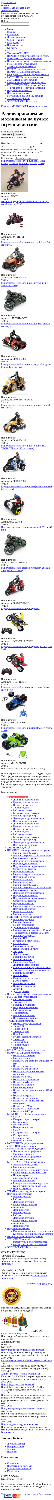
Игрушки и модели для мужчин (29, 866)
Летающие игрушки (23, 1202)
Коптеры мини (20, 1122)
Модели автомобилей (24, 925)
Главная (5, 106)
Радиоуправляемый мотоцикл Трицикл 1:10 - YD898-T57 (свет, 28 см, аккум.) (24, 447)
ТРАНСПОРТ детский (18, 1239)
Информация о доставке (19, 1466)
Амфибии (18, 951)
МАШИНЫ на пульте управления (24, 917)
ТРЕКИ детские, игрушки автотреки (26, 1191)
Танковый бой (20, 1028)
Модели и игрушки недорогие (28, 874)
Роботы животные (22, 810)
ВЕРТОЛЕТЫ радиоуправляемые (24, 1052)
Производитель (9, 149)
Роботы (17, 1199)
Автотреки (18, 1207)
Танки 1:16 (18, 1026)
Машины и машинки (24, 1005)
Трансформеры (20, 1002)
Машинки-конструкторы (26, 858)
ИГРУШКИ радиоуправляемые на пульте (28, 850)
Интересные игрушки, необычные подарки (29, 994)
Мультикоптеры (21, 1124)
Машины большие (22, 922)
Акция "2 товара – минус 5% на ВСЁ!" (21, 1373)
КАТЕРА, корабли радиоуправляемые (26, 1050)
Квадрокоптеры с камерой (26, 813)
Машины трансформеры (25, 815)
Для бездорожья (21, 954)
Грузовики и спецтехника (26, 802)
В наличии (6, 152)
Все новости (7, 1432)
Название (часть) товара (13, 137)
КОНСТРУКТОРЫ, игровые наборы (26, 1162)
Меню (10, 29)
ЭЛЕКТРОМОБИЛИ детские (22, 1247)
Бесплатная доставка (28, 152)
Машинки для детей (23, 919)
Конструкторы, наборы (25, 1204)
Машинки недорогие (24, 946)
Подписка (12, 1451)
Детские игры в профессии (27, 1151)
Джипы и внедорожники (26, 799)
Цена (3, 143)
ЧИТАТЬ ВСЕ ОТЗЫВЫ (39, 1284)
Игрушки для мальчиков (25, 821)
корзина (5, 5)
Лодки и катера (21, 1210)
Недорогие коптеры (23, 1127)
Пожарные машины (23, 879)
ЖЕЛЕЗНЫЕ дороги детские (22, 1146)
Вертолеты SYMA (22, 1076)
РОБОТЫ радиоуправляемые (22, 997)
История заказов (15, 1446)
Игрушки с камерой (23, 871)
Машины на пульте (23, 882)
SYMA (16, 1116)
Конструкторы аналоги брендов (29, 1172)
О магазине (13, 1463)
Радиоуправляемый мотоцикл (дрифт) (20, 608)
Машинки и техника (23, 1154)
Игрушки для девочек (24, 877)
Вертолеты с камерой (24, 1055)
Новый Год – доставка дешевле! (17, 1384)
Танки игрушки (21, 807)
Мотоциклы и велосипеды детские (25, 1236)
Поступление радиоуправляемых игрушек (22, 1349)
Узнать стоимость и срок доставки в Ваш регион (26, 1494)
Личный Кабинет (16, 1443)
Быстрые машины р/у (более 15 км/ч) (32, 930)
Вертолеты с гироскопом (26, 1079)
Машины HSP (20, 938)
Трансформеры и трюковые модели (31, 933)
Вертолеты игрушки (23, 805)
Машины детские (22, 1196)
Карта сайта (13, 1471)
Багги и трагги (20, 943)
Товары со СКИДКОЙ (18, 847)
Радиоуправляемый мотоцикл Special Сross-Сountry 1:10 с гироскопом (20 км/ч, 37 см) (23, 162)
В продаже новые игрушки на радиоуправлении (26, 1395)
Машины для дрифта (23, 935)
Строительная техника (24, 869)
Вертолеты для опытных (25, 1068)
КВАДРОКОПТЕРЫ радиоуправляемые (28, 1114)
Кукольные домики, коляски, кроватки (33, 1231)
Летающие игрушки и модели (28, 818)
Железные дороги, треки (25, 1164)
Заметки (11, 1449)
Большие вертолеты (23, 1058)
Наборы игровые (22, 1175)
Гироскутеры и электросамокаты (30, 1242)
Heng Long (18, 1034)
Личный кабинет (10, 10)
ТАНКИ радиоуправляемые (21, 1020)
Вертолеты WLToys (23, 1082)
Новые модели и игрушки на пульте (19, 1424)
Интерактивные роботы (25, 1007)
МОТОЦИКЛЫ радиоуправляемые (30, 106)
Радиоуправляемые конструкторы (30, 1170)
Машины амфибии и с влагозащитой (32, 855)
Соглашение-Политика (19, 1468)
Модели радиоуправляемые (27, 1023)
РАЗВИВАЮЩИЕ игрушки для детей (26, 1148)
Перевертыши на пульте (25, 949)
